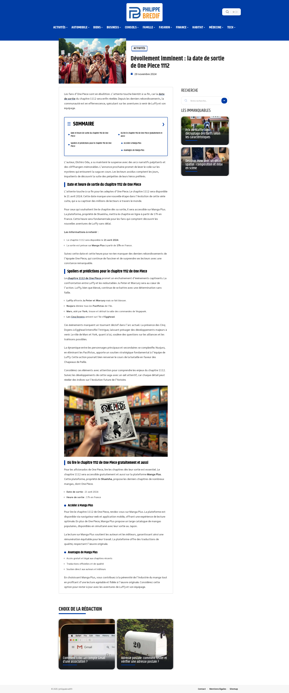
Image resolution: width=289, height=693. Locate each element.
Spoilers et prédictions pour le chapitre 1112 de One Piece (91, 144)
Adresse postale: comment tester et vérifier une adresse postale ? (144, 659)
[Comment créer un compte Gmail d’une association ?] (87, 644)
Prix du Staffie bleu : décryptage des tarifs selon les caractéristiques (202, 133)
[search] (227, 12)
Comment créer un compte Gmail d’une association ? (84, 659)
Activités (139, 48)
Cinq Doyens (78, 316)
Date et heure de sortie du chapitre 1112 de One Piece (89, 134)
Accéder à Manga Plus (132, 143)
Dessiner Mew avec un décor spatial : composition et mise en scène (204, 164)
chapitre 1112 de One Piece (84, 278)
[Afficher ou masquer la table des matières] (129, 124)
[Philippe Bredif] (144, 12)
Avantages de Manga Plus (134, 150)
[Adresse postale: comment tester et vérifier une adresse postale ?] (145, 644)
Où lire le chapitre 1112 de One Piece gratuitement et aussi (141, 134)
